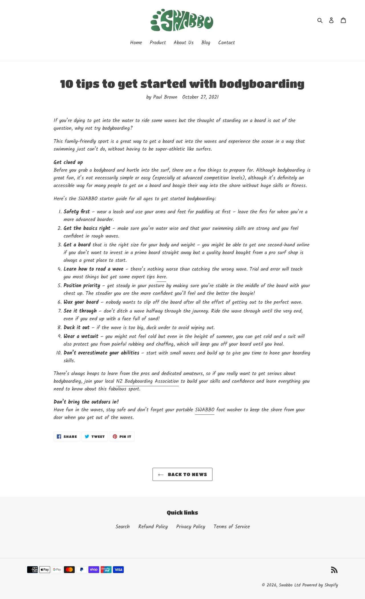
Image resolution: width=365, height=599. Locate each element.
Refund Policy (153, 527)
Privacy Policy (190, 527)
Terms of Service (232, 527)
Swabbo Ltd (289, 585)
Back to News (187, 474)
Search (122, 527)
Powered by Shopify (320, 585)
